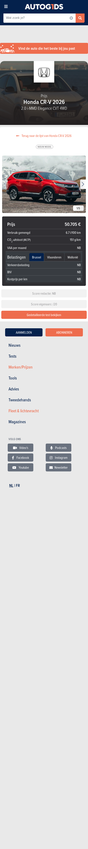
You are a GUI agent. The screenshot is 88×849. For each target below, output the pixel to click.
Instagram (60, 457)
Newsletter (61, 467)
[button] (83, 184)
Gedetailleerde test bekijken (44, 314)
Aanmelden (24, 332)
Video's (23, 447)
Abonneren (64, 332)
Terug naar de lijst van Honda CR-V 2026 (46, 135)
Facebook (22, 457)
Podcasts (60, 447)
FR (18, 485)
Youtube (23, 467)
